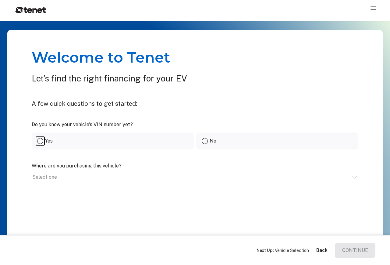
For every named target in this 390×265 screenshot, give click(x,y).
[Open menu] (374, 10)
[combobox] (32, 177)
